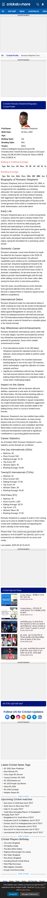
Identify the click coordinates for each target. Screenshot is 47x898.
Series (24, 881)
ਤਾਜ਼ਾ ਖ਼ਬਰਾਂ (12, 11)
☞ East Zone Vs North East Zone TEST (17, 803)
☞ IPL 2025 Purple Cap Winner (14, 783)
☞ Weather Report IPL (10, 793)
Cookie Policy (25, 890)
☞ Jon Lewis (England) (11, 843)
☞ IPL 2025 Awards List (11, 780)
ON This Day (32, 881)
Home (5, 881)
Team (17, 881)
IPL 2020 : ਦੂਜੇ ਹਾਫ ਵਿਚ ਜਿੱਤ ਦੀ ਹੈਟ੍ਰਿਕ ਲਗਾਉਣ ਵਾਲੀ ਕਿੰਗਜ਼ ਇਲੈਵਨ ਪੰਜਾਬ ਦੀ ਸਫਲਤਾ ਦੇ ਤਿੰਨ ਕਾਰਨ (32, 637)
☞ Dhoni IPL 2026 (9, 786)
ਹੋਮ (3, 11)
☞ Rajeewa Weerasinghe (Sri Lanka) (16, 852)
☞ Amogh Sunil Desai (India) (13, 870)
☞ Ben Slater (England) (11, 855)
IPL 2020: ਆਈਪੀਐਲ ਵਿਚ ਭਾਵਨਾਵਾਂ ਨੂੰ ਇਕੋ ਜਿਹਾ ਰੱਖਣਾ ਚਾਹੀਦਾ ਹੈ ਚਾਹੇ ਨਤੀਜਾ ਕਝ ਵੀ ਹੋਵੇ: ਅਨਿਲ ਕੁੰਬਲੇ (32, 651)
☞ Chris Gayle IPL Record (12, 774)
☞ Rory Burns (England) (11, 858)
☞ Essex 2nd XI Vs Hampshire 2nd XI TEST (19, 826)
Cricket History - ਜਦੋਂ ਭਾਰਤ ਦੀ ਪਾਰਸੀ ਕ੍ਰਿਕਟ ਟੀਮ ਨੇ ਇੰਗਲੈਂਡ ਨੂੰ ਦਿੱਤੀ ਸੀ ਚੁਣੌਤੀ (32, 610)
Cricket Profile (12, 55)
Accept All (13, 894)
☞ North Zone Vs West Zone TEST (15, 806)
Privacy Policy (40, 887)
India (22, 11)
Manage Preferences (30, 894)
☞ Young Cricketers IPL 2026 (13, 777)
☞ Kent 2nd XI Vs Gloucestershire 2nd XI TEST (20, 829)
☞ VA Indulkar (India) (10, 846)
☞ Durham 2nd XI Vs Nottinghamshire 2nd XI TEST (22, 823)
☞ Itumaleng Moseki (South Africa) (15, 861)
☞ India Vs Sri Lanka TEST (12, 809)
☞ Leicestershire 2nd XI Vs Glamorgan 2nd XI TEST (22, 832)
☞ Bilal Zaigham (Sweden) (12, 867)
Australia (33, 11)
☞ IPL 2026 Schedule (10, 789)
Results (42, 881)
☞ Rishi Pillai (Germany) (11, 864)
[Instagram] (18, 717)
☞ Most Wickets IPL (10, 771)
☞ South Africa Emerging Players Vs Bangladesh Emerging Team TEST (21, 812)
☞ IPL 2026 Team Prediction (13, 768)
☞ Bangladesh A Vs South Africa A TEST (18, 817)
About (11, 881)
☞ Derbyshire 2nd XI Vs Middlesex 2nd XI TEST (21, 820)
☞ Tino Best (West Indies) (12, 849)
